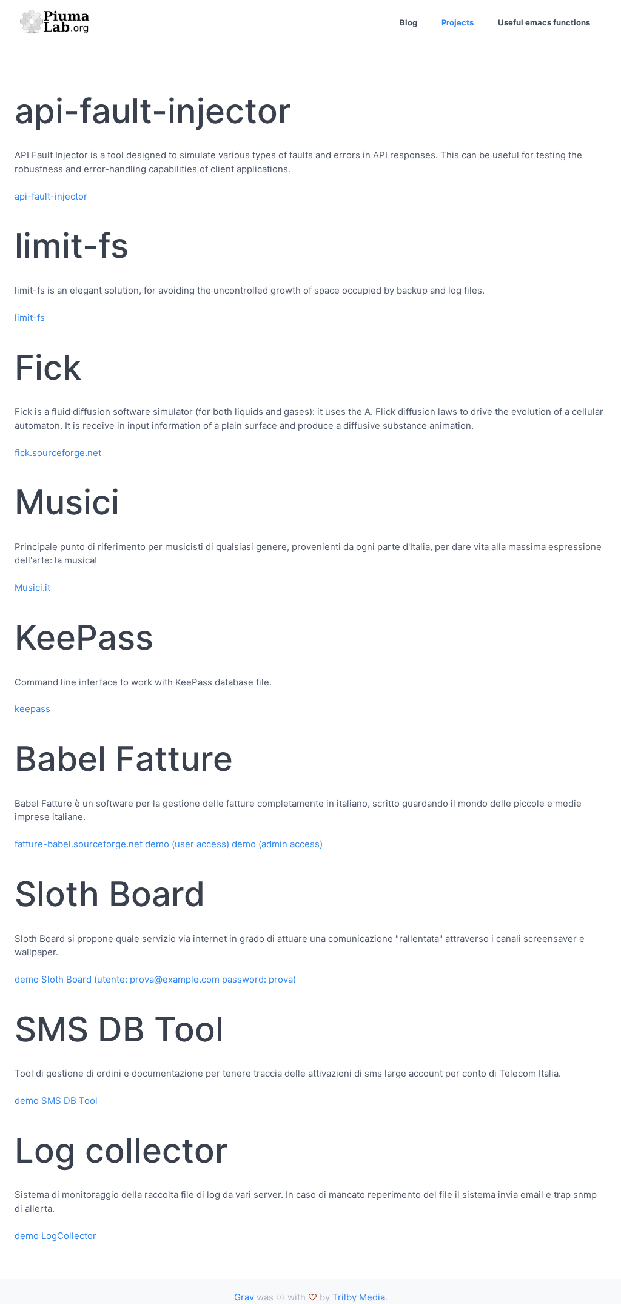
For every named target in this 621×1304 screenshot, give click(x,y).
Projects (457, 22)
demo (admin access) (277, 844)
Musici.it (32, 587)
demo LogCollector (55, 1236)
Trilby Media (358, 1297)
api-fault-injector (51, 196)
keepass (32, 708)
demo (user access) (187, 844)
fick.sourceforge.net (58, 453)
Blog (408, 22)
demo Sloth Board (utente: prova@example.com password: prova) (155, 979)
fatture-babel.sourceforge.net (79, 844)
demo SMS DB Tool (56, 1100)
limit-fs (30, 317)
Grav (244, 1297)
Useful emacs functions (544, 22)
